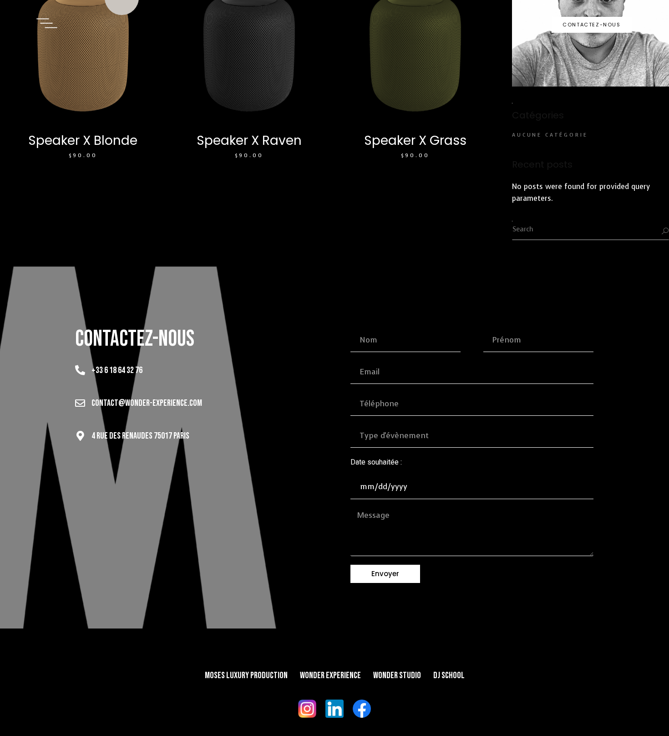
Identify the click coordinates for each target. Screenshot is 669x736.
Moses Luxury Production (246, 675)
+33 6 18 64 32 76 (116, 370)
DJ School (449, 675)
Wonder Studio (397, 675)
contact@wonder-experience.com (146, 403)
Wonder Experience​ (330, 675)
